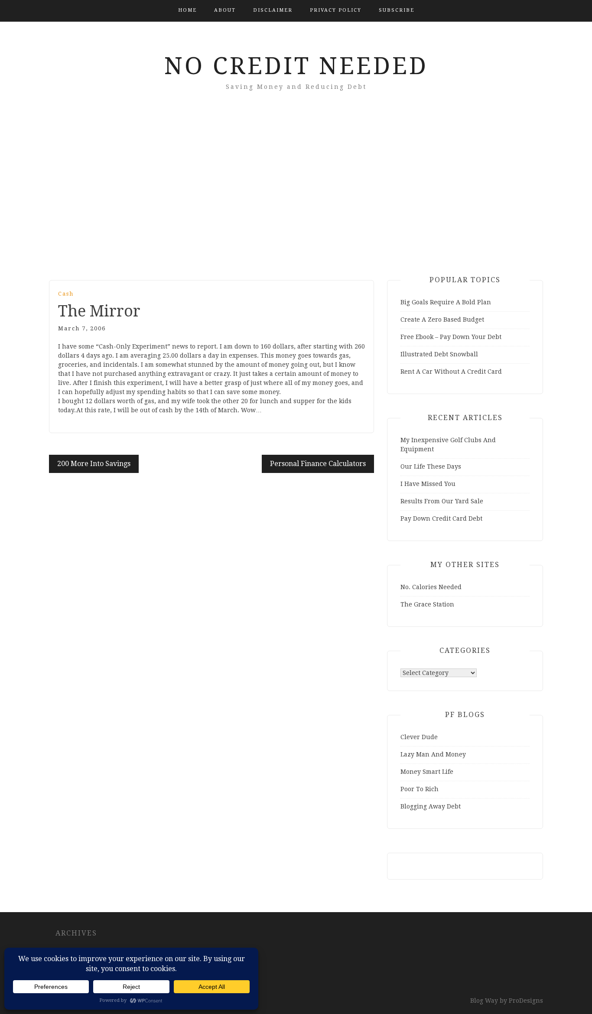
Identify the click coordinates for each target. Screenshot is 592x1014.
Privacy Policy (335, 10)
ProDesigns (526, 1000)
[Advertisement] (296, 197)
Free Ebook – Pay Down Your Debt (450, 336)
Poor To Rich (419, 789)
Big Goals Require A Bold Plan (445, 302)
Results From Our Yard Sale (441, 501)
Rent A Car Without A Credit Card (451, 371)
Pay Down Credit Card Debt (441, 518)
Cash (66, 293)
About (225, 10)
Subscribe (396, 10)
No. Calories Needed (431, 587)
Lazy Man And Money (433, 754)
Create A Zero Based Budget (442, 319)
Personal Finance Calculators (318, 464)
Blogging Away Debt (430, 806)
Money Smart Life (426, 771)
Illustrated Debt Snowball (439, 354)
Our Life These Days (430, 466)
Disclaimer (273, 10)
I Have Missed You (427, 483)
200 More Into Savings (93, 464)
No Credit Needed (296, 66)
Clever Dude (419, 737)
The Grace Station (427, 604)
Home (187, 10)
